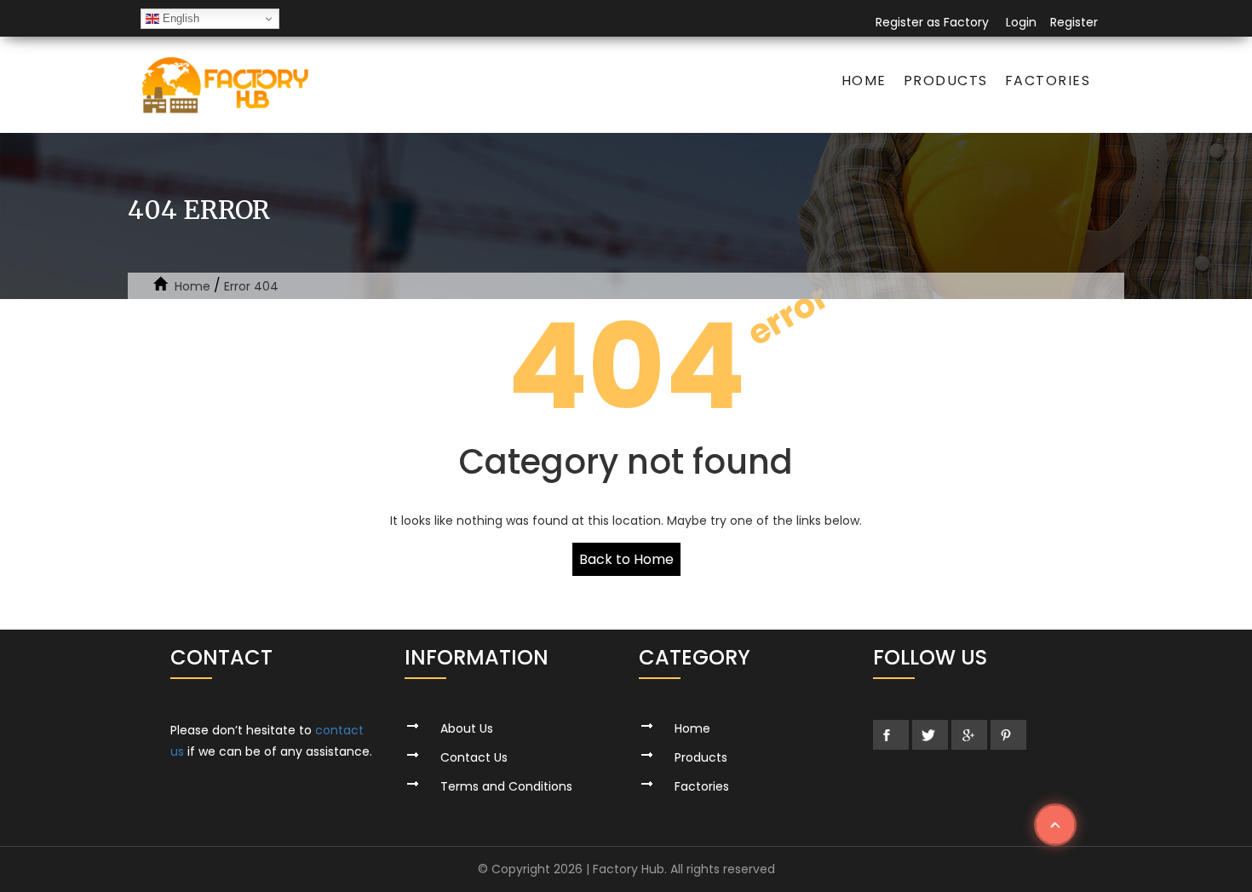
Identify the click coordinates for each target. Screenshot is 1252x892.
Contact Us (474, 757)
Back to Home (626, 559)
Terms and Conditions (506, 786)
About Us (466, 728)
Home (864, 80)
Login (1021, 22)
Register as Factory (932, 22)
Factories (1048, 80)
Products (946, 80)
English (179, 18)
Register (1074, 22)
